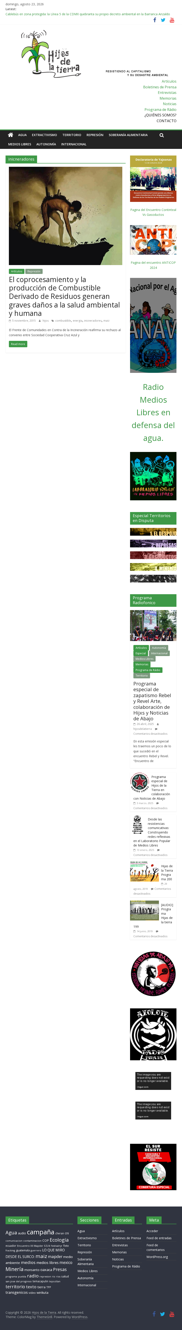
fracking (10, 1250)
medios (28, 1262)
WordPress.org (157, 1257)
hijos (46, 321)
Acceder (152, 1231)
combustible (63, 321)
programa (11, 1276)
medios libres (47, 1262)
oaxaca (46, 1269)
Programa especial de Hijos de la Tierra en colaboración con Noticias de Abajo (151, 788)
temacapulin (40, 1281)
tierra (41, 1287)
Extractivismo (44, 135)
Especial (141, 653)
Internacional (73, 144)
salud (65, 1276)
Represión (95, 135)
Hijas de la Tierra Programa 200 (167, 872)
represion (45, 1276)
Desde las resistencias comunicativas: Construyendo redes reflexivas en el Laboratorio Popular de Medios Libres (151, 832)
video (32, 1293)
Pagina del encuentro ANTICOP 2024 (153, 264)
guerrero (36, 1250)
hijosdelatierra (142, 729)
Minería (15, 1269)
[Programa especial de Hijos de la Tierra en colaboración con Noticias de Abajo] (139, 775)
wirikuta (42, 1292)
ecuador (11, 1246)
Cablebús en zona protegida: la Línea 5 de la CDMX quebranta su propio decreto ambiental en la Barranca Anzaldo (88, 14)
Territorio (71, 135)
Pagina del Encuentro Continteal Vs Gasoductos (153, 212)
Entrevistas (167, 92)
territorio (15, 1286)
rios (58, 1276)
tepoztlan (54, 1281)
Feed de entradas (159, 1238)
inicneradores (93, 321)
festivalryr (56, 1245)
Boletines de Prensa (159, 87)
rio (53, 1276)
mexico (65, 1262)
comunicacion (14, 1240)
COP (45, 1240)
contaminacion (32, 1240)
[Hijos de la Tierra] (11, 135)
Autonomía (46, 144)
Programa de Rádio (160, 109)
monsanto (32, 1269)
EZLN (47, 1245)
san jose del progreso (19, 1281)
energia (77, 321)
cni (67, 1233)
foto (66, 1246)
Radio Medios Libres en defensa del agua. (153, 412)
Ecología (59, 1240)
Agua (22, 135)
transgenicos (17, 1292)
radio (33, 1276)
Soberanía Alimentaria (128, 135)
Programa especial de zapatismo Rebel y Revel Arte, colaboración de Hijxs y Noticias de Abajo (152, 701)
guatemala (23, 1250)
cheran (59, 1233)
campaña (40, 1232)
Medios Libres (19, 144)
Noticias (169, 103)
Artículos (169, 81)
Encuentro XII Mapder (30, 1245)
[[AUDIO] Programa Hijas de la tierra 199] (144, 903)
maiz (106, 321)
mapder (55, 1256)
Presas (60, 1269)
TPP (48, 1287)
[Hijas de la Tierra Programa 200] (144, 864)
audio (22, 1233)
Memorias (168, 98)
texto (31, 1286)
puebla (22, 1276)
